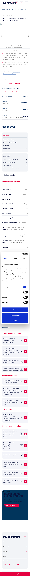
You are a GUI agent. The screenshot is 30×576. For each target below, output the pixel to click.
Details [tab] (15, 258)
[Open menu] (26, 3)
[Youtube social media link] (18, 564)
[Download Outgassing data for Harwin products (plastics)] (25, 361)
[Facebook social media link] (9, 564)
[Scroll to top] (25, 536)
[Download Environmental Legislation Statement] (25, 455)
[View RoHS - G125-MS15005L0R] (21, 481)
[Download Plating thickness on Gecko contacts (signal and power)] (25, 369)
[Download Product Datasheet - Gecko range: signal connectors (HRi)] (25, 402)
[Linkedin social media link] (13, 564)
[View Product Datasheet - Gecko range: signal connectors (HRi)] (21, 402)
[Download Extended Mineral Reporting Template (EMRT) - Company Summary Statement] (25, 445)
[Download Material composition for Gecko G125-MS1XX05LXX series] (25, 464)
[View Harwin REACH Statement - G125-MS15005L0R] (21, 473)
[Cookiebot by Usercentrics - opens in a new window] (21, 254)
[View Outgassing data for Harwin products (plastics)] (21, 361)
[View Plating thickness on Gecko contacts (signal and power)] (21, 369)
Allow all (15, 310)
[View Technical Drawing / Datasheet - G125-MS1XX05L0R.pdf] (21, 340)
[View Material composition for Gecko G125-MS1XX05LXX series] (21, 464)
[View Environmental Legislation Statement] (21, 455)
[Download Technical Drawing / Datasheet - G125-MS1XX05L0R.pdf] (25, 340)
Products (10, 9)
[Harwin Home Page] (7, 3)
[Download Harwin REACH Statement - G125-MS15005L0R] (25, 473)
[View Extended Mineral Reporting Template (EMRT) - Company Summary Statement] (21, 445)
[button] (15, 542)
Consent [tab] (5, 258)
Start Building (10, 505)
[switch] (25, 292)
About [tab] (24, 258)
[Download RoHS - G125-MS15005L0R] (25, 481)
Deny (15, 320)
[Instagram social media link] (4, 564)
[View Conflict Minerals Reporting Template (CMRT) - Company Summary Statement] (21, 434)
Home (3, 9)
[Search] (16, 3)
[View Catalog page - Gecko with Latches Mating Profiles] (21, 381)
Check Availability (15, 83)
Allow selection (15, 315)
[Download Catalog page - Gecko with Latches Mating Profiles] (25, 381)
